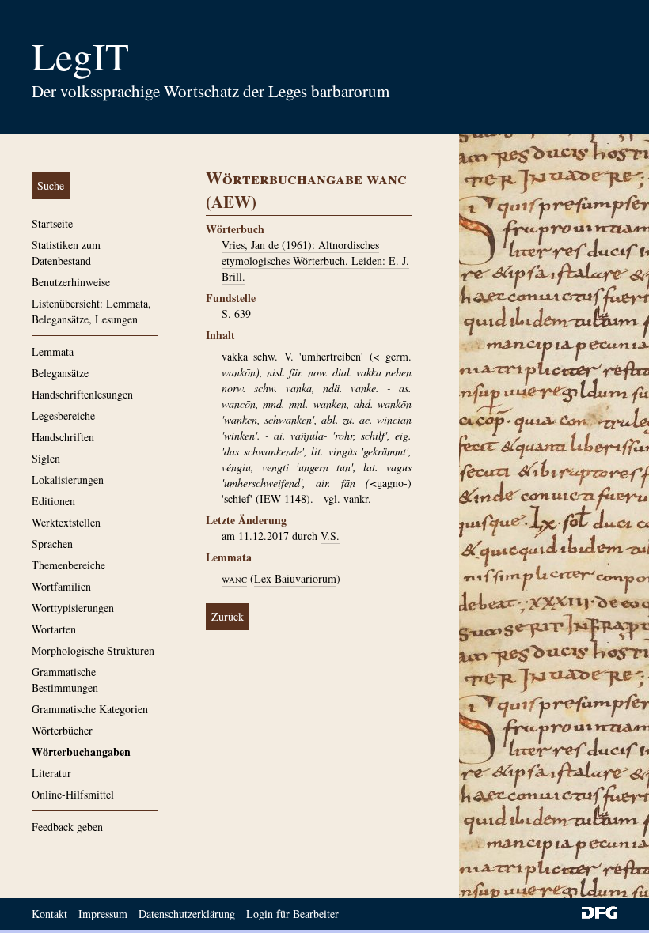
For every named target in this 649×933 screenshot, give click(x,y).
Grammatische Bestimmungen (65, 679)
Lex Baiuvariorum (295, 578)
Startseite (52, 223)
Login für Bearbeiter (292, 913)
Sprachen (52, 543)
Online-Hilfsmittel (73, 794)
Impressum (102, 913)
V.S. (330, 535)
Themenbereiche (68, 564)
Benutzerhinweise (71, 281)
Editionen (53, 500)
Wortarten (54, 628)
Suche (50, 185)
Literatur (51, 772)
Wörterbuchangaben (81, 751)
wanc (234, 578)
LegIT (80, 55)
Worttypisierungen (73, 607)
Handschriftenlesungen (82, 394)
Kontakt (49, 913)
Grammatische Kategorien (90, 708)
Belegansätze (60, 372)
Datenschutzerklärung (187, 913)
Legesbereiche (63, 415)
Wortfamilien (61, 586)
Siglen (46, 458)
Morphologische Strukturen (93, 650)
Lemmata (53, 351)
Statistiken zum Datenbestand (66, 252)
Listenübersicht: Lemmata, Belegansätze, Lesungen (91, 311)
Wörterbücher (62, 730)
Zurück (227, 616)
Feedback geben (67, 826)
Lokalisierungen (68, 479)
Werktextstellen (66, 522)
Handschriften (63, 436)
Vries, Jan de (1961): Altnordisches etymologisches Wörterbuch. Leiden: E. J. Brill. (315, 260)
